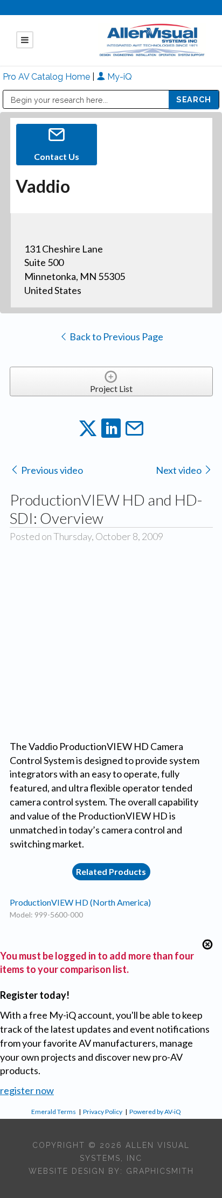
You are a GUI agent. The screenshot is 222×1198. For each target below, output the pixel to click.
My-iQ (118, 77)
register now (27, 1090)
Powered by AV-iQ (155, 1112)
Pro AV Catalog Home (47, 77)
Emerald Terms (53, 1112)
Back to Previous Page (115, 336)
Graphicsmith (160, 1171)
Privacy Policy (102, 1112)
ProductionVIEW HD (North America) (80, 902)
